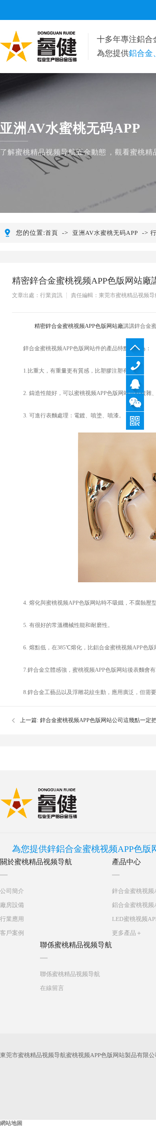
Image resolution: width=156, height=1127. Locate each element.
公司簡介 (12, 891)
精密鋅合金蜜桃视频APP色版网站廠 (78, 326)
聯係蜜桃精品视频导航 (70, 974)
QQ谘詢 (135, 384)
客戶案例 (12, 933)
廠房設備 (12, 905)
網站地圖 (11, 1123)
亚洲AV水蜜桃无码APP (105, 233)
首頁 (51, 233)
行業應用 (12, 919)
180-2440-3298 (135, 366)
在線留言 (52, 988)
